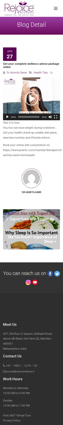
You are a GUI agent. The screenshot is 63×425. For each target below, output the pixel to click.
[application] (31, 99)
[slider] (28, 117)
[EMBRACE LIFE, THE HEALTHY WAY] (26, 8)
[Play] (7, 117)
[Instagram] (28, 282)
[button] (31, 99)
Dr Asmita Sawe (17, 72)
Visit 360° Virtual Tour (17, 415)
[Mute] (50, 117)
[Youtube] (35, 282)
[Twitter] (57, 273)
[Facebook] (50, 273)
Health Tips (41, 72)
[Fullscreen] (55, 117)
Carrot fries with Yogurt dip (32, 219)
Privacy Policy (11, 420)
